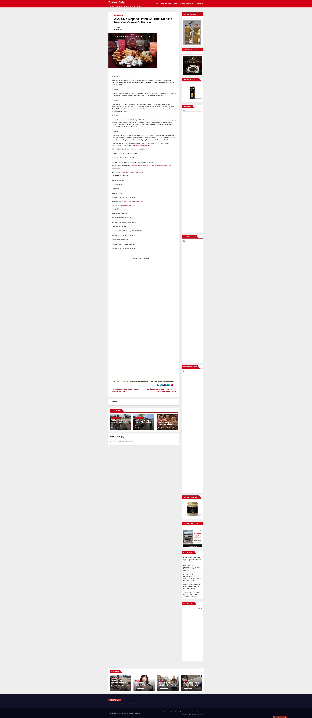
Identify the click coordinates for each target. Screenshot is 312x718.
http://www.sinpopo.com (141, 145)
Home (162, 3)
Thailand (168, 3)
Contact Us (190, 3)
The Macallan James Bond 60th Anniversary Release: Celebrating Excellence (191, 594)
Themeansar (136, 713)
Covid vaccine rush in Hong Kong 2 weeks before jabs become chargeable (191, 586)
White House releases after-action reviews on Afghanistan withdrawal (192, 559)
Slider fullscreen (192, 714)
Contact (175, 711)
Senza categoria (118, 15)
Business (175, 3)
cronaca (161, 680)
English (278, 717)
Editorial (118, 27)
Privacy (194, 711)
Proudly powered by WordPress (116, 713)
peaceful (138, 680)
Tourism (182, 3)
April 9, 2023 (117, 685)
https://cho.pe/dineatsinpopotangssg (133, 172)
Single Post (200, 711)
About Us (170, 711)
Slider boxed (184, 714)
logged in (120, 441)
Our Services (188, 711)
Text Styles (200, 714)
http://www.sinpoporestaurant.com (133, 201)
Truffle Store (199, 3)
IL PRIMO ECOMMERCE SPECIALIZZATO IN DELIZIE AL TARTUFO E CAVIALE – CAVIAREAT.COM (144, 381)
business (185, 680)
